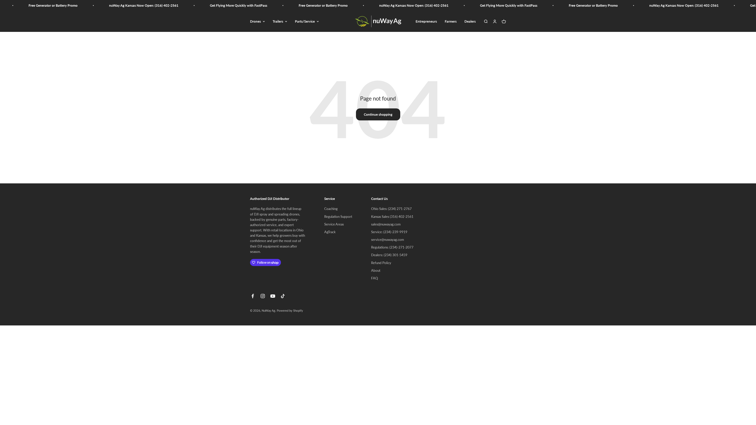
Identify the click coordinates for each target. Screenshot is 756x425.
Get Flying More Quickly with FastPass (216, 5)
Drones (255, 21)
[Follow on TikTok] (282, 296)
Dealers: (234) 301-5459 (389, 255)
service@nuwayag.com (387, 239)
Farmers (451, 21)
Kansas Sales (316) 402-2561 (392, 216)
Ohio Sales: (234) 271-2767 (391, 209)
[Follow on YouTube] (272, 296)
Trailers (278, 21)
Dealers (470, 21)
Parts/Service (305, 21)
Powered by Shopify (290, 310)
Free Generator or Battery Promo (30, 5)
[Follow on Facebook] (252, 296)
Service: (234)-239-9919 (389, 232)
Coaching (331, 209)
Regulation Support (338, 216)
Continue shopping (378, 114)
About (375, 270)
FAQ (374, 278)
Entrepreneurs (426, 21)
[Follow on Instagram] (262, 296)
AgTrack (330, 232)
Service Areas (334, 224)
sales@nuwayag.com (386, 224)
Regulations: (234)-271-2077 (392, 247)
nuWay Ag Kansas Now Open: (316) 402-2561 (121, 5)
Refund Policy (381, 263)
